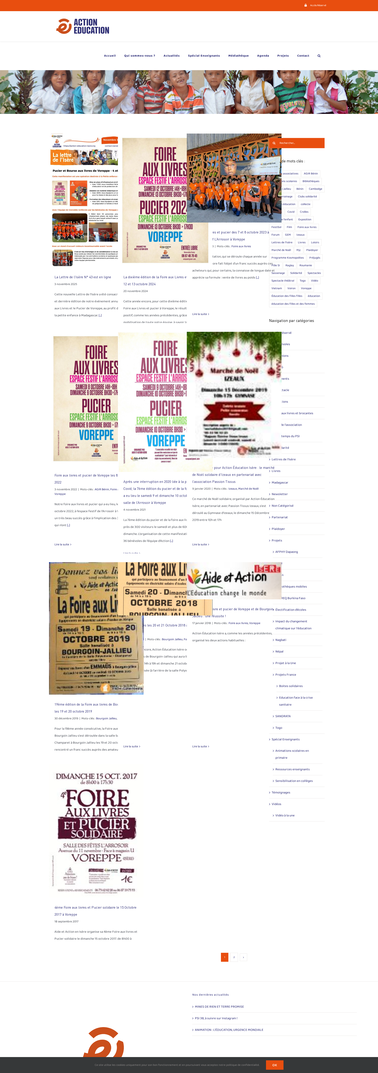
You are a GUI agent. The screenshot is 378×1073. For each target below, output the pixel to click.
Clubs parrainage (281, 196)
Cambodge (315, 188)
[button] (319, 55)
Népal (279, 651)
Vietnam (276, 288)
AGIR (278, 563)
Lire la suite (199, 314)
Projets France (285, 674)
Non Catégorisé (283, 505)
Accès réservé (282, 333)
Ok (274, 1065)
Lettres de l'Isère (281, 242)
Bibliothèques (311, 181)
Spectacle (282, 390)
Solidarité (296, 273)
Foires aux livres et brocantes (292, 413)
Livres (302, 242)
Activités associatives (284, 173)
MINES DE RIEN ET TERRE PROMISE (219, 1006)
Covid (290, 211)
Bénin (299, 188)
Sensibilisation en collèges (294, 781)
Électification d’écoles (290, 609)
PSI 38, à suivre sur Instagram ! (216, 1018)
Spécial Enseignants (286, 739)
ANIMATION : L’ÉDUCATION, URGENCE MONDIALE (229, 1030)
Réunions (282, 355)
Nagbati (280, 640)
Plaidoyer (312, 250)
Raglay (289, 265)
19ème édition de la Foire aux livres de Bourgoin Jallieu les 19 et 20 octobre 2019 (96, 628)
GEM (288, 234)
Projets (277, 540)
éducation (314, 296)
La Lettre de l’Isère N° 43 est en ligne (96, 200)
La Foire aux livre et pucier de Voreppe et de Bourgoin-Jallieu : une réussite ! (234, 581)
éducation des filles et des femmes (293, 303)
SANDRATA (283, 716)
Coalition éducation (283, 204)
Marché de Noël (248, 488)
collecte (305, 204)
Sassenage (278, 273)
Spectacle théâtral (282, 280)
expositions (280, 401)
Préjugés (314, 257)
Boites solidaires (291, 686)
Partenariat (280, 517)
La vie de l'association (287, 425)
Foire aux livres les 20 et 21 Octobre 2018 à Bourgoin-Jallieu (165, 589)
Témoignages (281, 792)
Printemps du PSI (287, 436)
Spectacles (314, 273)
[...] (100, 315)
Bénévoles (282, 344)
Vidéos (276, 804)
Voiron (291, 288)
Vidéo (314, 280)
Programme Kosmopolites (287, 257)
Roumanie (305, 265)
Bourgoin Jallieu (106, 718)
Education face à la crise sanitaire (296, 701)
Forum (275, 234)
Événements (280, 378)
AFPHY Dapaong (286, 552)
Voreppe (60, 494)
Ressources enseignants (292, 769)
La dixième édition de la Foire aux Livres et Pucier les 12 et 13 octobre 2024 (165, 200)
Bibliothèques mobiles (291, 586)
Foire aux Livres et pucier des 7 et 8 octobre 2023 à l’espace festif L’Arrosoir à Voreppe (234, 178)
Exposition (304, 219)
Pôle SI (275, 265)
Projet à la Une (285, 663)
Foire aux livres (241, 246)
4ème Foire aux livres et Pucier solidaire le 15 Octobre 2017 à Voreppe (96, 831)
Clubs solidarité (307, 196)
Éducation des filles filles (286, 296)
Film (289, 227)
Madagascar (280, 482)
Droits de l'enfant (282, 219)
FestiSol (276, 227)
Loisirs (315, 242)
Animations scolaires (284, 181)
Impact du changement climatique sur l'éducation (293, 625)
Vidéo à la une (285, 815)
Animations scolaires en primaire (292, 754)
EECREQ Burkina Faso (290, 598)
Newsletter (280, 494)
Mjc (298, 250)
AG (281, 367)
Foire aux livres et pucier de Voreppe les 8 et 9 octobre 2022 (96, 398)
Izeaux (232, 488)
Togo (303, 280)
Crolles (304, 211)
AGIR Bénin (102, 489)
